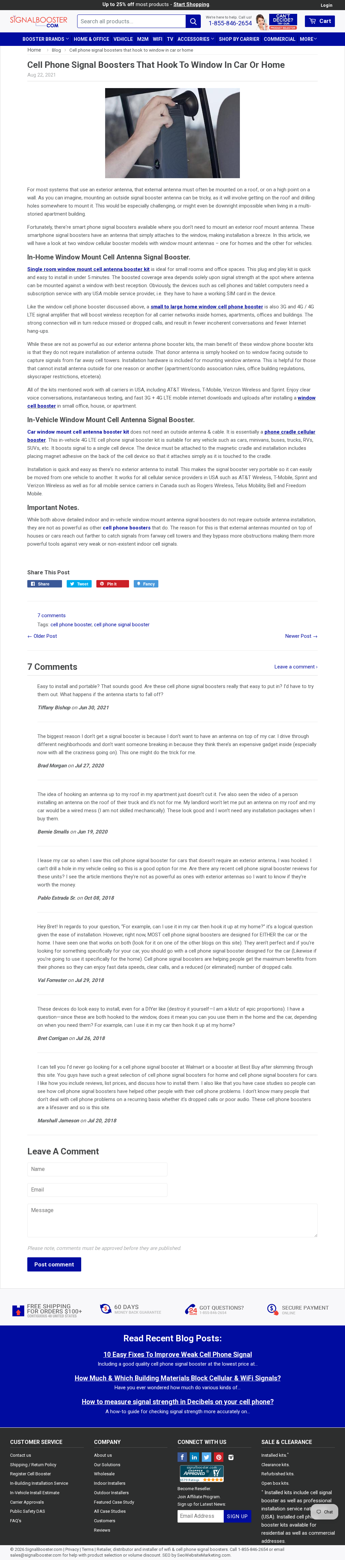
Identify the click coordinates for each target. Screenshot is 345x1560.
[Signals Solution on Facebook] (182, 1457)
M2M (143, 39)
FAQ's (15, 1520)
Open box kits (274, 1483)
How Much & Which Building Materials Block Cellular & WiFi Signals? (178, 1378)
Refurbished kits (277, 1473)
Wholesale (104, 1473)
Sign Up (237, 1516)
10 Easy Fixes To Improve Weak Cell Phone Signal (177, 1355)
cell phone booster (71, 625)
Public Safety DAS (27, 1511)
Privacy (72, 1549)
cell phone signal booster (122, 625)
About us (103, 1455)
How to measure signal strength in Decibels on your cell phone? (178, 1402)
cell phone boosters (127, 528)
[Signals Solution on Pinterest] (218, 1457)
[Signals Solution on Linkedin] (194, 1457)
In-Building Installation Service (39, 1483)
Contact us (20, 1455)
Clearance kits (275, 1464)
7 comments (51, 615)
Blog (56, 50)
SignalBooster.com (43, 1549)
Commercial (279, 39)
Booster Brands (44, 39)
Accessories (194, 39)
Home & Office (91, 39)
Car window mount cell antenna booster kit (78, 432)
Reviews (102, 1530)
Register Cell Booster (30, 1473)
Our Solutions (107, 1464)
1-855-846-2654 (230, 23)
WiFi (157, 39)
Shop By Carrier (239, 39)
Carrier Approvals (27, 1502)
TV (170, 39)
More (306, 39)
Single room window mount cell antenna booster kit (88, 269)
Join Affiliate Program (199, 1496)
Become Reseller (194, 1488)
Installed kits (273, 1455)
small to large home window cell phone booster (207, 307)
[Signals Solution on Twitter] (206, 1457)
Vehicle (123, 39)
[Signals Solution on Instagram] (231, 1457)
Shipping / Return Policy (33, 1464)
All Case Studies (110, 1511)
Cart (324, 21)
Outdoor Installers (111, 1492)
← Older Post (42, 636)
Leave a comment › (296, 667)
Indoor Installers (109, 1483)
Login (326, 5)
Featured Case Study (114, 1502)
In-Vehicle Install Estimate (34, 1492)
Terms (88, 1549)
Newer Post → (301, 636)
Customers (104, 1520)
